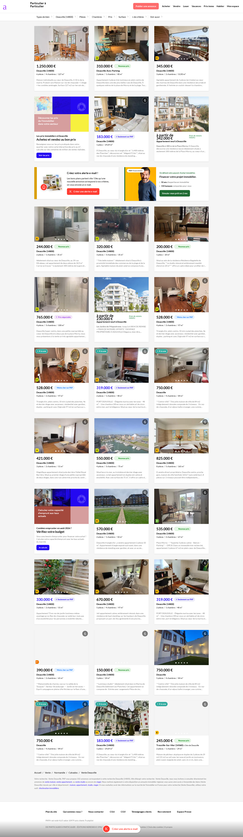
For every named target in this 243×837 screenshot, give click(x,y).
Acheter (166, 6)
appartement (81, 785)
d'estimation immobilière (49, 788)
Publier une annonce (146, 6)
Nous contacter (96, 811)
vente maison (50, 782)
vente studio (80, 782)
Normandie (59, 772)
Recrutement (164, 811)
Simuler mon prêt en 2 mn (174, 193)
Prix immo (209, 6)
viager (98, 782)
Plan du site (51, 811)
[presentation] (37, 44)
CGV (123, 811)
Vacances (196, 6)
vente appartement (64, 782)
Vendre (176, 6)
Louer (186, 6)
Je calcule (43, 547)
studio (90, 785)
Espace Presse (184, 811)
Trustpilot (89, 820)
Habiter (220, 6)
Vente (48, 772)
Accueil (37, 772)
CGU (112, 811)
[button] (55, 58)
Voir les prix (44, 155)
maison (73, 785)
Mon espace (233, 6)
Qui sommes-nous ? (72, 811)
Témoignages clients (142, 811)
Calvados (73, 772)
